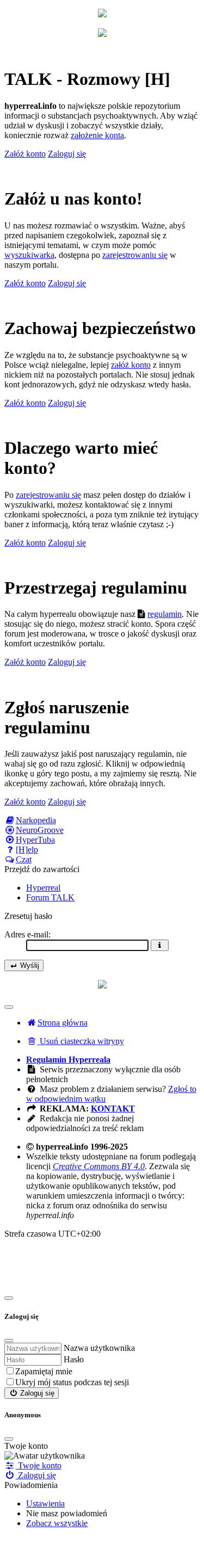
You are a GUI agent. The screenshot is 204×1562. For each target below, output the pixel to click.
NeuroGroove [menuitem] (40, 830)
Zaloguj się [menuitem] (36, 1475)
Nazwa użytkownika (99, 1348)
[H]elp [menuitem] (27, 849)
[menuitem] (75, 1041)
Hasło (74, 1359)
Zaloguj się (36, 1393)
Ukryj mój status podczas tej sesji (72, 1382)
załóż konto (131, 364)
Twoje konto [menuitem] (38, 1465)
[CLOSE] (8, 1439)
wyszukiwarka (29, 255)
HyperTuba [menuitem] (35, 839)
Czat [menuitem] (24, 859)
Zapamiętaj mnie (43, 1371)
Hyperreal (43, 887)
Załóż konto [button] (25, 153)
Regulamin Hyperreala (68, 1059)
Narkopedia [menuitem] (36, 820)
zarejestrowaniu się (135, 255)
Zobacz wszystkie (57, 1523)
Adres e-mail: (27, 934)
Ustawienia (45, 1503)
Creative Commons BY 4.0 (99, 1166)
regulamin (164, 614)
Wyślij (28, 965)
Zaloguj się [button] (67, 153)
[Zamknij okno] (8, 1298)
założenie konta (97, 135)
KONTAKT (113, 1108)
